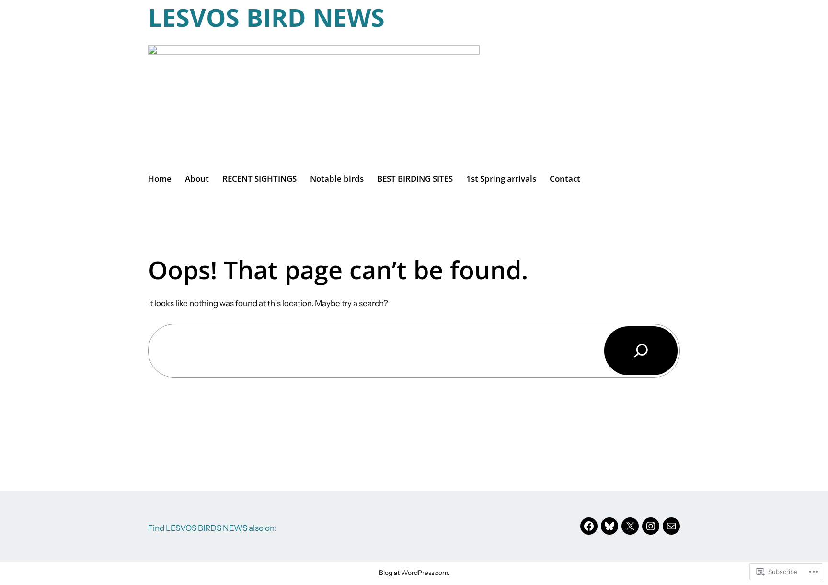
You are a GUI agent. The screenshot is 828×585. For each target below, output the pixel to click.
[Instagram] (650, 526)
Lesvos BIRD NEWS (266, 17)
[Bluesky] (609, 526)
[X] (630, 526)
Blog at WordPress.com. (414, 572)
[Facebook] (589, 526)
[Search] (641, 350)
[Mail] (671, 526)
